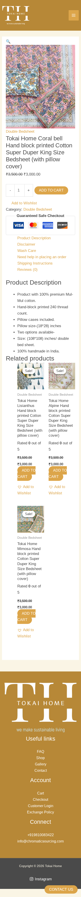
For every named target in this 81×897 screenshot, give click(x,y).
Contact (40, 770)
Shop (40, 758)
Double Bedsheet (20, 131)
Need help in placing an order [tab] (41, 257)
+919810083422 (40, 835)
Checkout (40, 799)
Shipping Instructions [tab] (35, 263)
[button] (8, 41)
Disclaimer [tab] (26, 244)
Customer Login (40, 806)
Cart (40, 793)
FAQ (40, 751)
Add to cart (51, 190)
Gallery (40, 764)
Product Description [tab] (34, 238)
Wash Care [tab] (26, 251)
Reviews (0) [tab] (27, 269)
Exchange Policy (40, 812)
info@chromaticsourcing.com (40, 841)
